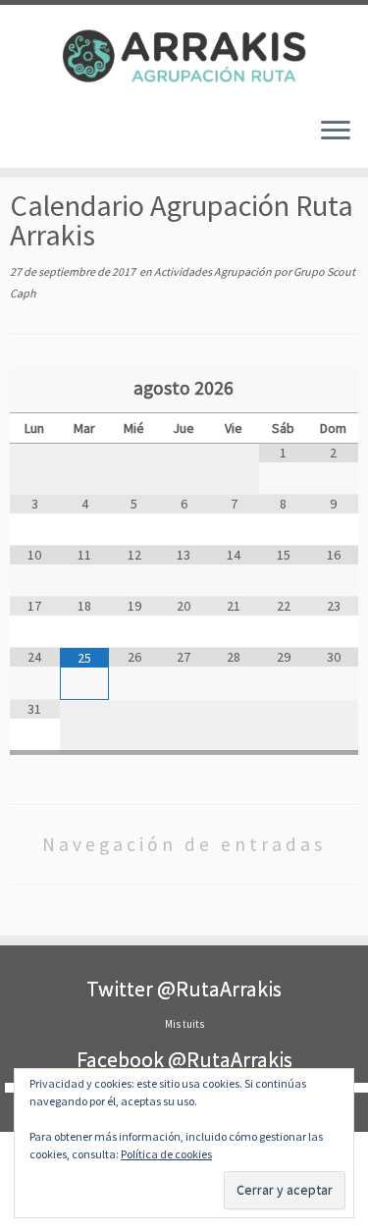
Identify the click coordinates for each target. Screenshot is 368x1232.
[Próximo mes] (333, 390)
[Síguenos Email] (21, 138)
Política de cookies (166, 1154)
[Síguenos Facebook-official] (87, 138)
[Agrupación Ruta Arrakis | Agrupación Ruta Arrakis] (184, 53)
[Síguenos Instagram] (71, 138)
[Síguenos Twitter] (54, 138)
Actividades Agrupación (214, 271)
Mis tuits (184, 1024)
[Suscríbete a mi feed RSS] (37, 138)
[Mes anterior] (35, 390)
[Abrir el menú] (335, 132)
